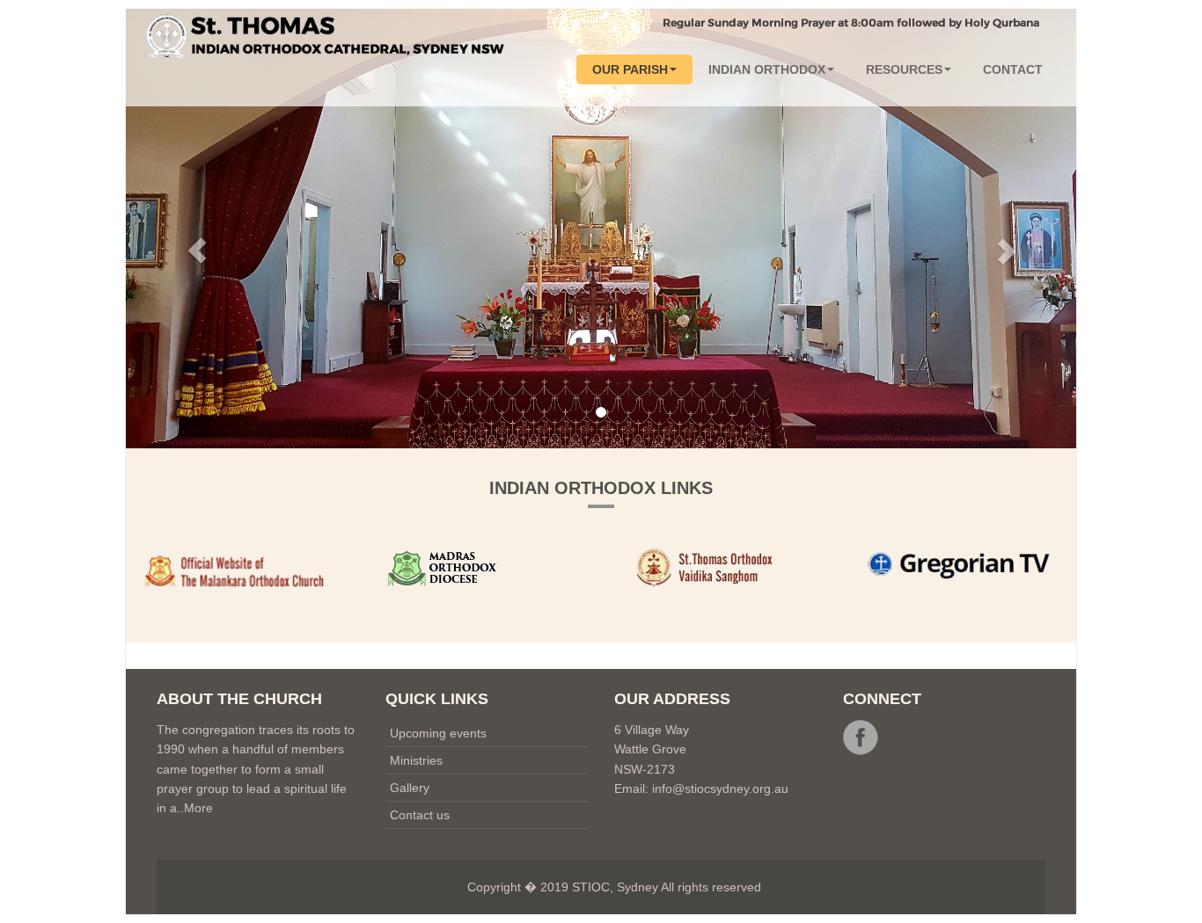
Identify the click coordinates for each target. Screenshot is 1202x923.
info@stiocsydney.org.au (720, 788)
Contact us (420, 815)
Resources (904, 69)
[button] (197, 228)
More (198, 808)
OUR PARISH (630, 69)
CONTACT (1013, 69)
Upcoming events (438, 733)
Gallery (409, 788)
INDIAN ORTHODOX (766, 69)
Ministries (416, 760)
